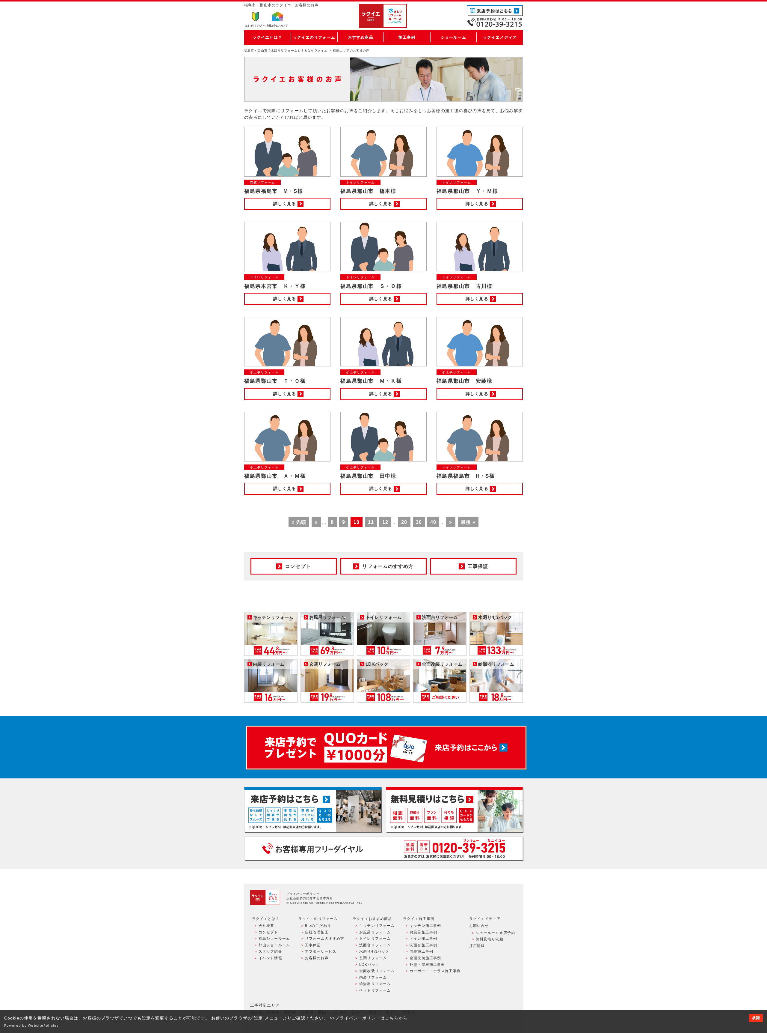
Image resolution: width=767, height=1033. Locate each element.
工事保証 (313, 945)
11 (371, 522)
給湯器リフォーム (375, 984)
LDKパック (369, 965)
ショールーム (453, 37)
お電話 (495, 22)
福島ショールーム (274, 938)
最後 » (468, 522)
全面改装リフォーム (377, 971)
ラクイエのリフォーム (314, 37)
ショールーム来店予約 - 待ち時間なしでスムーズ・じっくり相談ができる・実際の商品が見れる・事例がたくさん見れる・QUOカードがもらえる (312, 809)
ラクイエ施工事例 (418, 919)
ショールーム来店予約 (495, 933)
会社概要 (266, 926)
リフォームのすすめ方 (324, 938)
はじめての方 (255, 25)
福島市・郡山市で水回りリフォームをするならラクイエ (285, 50)
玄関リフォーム (373, 958)
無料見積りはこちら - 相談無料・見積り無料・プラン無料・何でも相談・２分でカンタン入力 (454, 809)
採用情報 (477, 946)
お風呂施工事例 (423, 932)
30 (419, 522)
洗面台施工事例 (423, 945)
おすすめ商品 (360, 37)
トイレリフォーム (375, 938)
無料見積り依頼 (489, 939)
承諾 (756, 1018)
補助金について (277, 25)
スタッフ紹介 (270, 951)
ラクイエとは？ (267, 37)
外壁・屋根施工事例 (427, 965)
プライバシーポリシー (303, 893)
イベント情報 (270, 958)
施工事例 (406, 37)
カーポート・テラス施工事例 (435, 971)
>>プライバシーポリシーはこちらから (368, 1018)
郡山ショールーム (274, 945)
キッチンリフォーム (377, 926)
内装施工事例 (421, 951)
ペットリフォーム (375, 990)
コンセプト (268, 932)
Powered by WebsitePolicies (31, 1025)
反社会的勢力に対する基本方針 (309, 898)
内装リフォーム (373, 977)
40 (433, 522)
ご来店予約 (495, 10)
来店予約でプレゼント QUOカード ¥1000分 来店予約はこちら (386, 747)
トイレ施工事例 (423, 938)
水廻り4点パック (374, 951)
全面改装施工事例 (425, 958)
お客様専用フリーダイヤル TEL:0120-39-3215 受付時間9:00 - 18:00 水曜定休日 (383, 848)
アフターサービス (320, 951)
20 (404, 522)
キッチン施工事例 (425, 926)
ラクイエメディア (500, 37)
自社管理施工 (317, 932)
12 (385, 522)
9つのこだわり (318, 926)
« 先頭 (299, 522)
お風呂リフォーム (375, 932)
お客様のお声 (317, 958)
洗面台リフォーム (375, 945)
